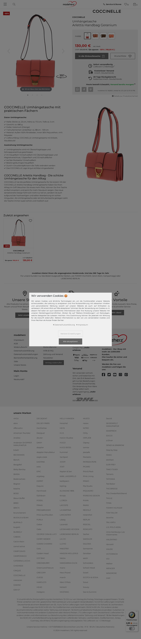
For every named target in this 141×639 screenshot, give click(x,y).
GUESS (40, 577)
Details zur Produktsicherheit (126, 96)
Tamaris (109, 474)
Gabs (39, 529)
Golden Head (43, 553)
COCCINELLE (78, 17)
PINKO (86, 481)
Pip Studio (87, 486)
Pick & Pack (88, 471)
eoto (39, 467)
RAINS (86, 505)
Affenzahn (18, 428)
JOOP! (62, 462)
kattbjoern (64, 481)
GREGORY (41, 572)
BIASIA (16, 474)
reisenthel (87, 515)
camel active (19, 546)
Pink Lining (88, 476)
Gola (39, 548)
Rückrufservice (49, 347)
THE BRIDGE (112, 488)
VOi (107, 559)
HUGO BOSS (65, 447)
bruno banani (19, 513)
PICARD (86, 467)
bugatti (16, 527)
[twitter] (110, 375)
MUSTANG (64, 592)
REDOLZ (87, 510)
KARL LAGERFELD (68, 476)
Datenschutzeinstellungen (26, 354)
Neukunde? (19, 379)
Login (16, 376)
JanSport (64, 457)
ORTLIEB (87, 438)
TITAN (108, 503)
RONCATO (87, 529)
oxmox (86, 447)
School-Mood (89, 568)
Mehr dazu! (116, 312)
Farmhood (41, 491)
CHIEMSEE (18, 565)
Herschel (64, 423)
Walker (109, 563)
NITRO (86, 428)
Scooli (85, 572)
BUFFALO (17, 522)
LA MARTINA (65, 510)
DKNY (39, 443)
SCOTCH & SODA (90, 577)
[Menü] (136, 611)
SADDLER (87, 539)
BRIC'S (16, 508)
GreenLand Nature (45, 568)
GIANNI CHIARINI (44, 544)
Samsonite (88, 548)
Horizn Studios (66, 438)
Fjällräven (41, 495)
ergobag (40, 476)
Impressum (19, 340)
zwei (108, 578)
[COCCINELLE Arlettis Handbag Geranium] (27, 95)
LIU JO (63, 539)
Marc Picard (65, 572)
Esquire (40, 486)
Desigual (41, 433)
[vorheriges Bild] (9, 51)
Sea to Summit (89, 592)
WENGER (110, 568)
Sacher (86, 534)
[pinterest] (127, 375)
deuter (40, 438)
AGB (16, 343)
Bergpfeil (17, 464)
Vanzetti (110, 544)
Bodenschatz (19, 479)
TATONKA (110, 479)
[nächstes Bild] (63, 51)
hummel (64, 452)
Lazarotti (64, 524)
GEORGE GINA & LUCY (47, 534)
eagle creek (42, 457)
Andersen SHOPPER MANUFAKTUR (22, 444)
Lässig (62, 520)
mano (62, 568)
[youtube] (116, 375)
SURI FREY (111, 464)
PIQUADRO (88, 491)
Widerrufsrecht (20, 347)
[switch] (132, 628)
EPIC (39, 471)
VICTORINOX (112, 554)
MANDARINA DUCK (68, 563)
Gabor (39, 524)
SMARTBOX (111, 431)
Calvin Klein (18, 541)
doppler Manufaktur (46, 452)
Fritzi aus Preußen (45, 515)
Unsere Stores (20, 365)
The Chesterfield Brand (116, 493)
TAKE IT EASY (112, 469)
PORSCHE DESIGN (91, 495)
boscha (16, 488)
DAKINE (17, 585)
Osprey (86, 443)
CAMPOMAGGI (20, 556)
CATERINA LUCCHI (21, 561)
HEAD (39, 587)
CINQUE (17, 570)
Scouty (86, 587)
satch (85, 558)
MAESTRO (64, 548)
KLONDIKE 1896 (67, 491)
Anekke (16, 438)
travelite (109, 517)
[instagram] (121, 375)
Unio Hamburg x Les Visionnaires (115, 533)
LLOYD (63, 544)
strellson (110, 460)
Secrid (109, 418)
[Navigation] (5, 4)
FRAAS (40, 505)
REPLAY (86, 520)
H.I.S (62, 433)
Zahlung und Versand (53, 354)
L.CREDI (63, 500)
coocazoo (17, 580)
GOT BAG (41, 558)
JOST (62, 467)
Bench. (16, 460)
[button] (122, 56)
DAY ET (16, 590)
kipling (63, 486)
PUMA (86, 500)
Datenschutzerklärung (24, 351)
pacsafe (86, 452)
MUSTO (86, 418)
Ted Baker (110, 484)
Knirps (63, 495)
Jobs (16, 361)
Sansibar (87, 553)
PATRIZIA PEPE (89, 462)
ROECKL (87, 524)
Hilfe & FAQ (48, 351)
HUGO (63, 443)
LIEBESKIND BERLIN (69, 534)
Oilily (85, 433)
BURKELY (17, 532)
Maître (63, 558)
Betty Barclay (19, 469)
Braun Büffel (19, 498)
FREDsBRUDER (44, 510)
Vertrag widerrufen (53, 362)
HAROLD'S (41, 582)
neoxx (85, 423)
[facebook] (105, 375)
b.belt (16, 450)
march (63, 577)
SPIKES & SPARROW (115, 445)
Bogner (16, 484)
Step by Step (111, 450)
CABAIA (16, 537)
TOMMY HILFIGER (114, 508)
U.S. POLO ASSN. (113, 527)
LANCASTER (65, 515)
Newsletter (48, 358)
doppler (40, 447)
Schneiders (88, 563)
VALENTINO (111, 539)
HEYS (62, 428)
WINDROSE (111, 573)
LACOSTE (64, 505)
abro (15, 423)
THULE (109, 498)
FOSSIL (40, 500)
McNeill (63, 587)
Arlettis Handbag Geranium (18, 251)
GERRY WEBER (43, 539)
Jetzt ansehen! (25, 315)
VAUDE (109, 549)
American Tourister (21, 433)
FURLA (40, 520)
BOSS (16, 493)
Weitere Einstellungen (70, 334)
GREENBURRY (43, 563)
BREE (16, 503)
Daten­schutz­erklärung (64, 325)
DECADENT (42, 418)
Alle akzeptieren (70, 341)
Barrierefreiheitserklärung (25, 358)
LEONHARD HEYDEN (69, 529)
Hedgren (41, 592)
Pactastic (87, 457)
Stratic (109, 455)
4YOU (16, 418)
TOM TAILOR (111, 513)
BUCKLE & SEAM (20, 517)
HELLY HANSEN (67, 418)
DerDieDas (42, 428)
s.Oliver (109, 440)
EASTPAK (41, 462)
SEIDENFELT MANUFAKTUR (112, 424)
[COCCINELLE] (107, 11)
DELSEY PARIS (43, 423)
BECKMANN (19, 455)
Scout (85, 582)
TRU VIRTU (111, 522)
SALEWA (87, 544)
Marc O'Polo (65, 582)
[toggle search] (13, 4)
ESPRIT (40, 481)
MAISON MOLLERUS (69, 553)
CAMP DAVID (19, 551)
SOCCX (109, 436)
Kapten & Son (66, 471)
